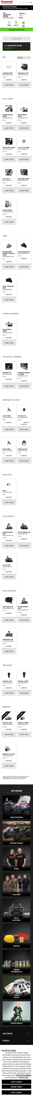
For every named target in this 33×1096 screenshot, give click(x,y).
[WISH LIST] (21, 2)
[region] (16, 1070)
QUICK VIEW (9, 80)
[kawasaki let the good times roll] (9, 2)
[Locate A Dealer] (27, 2)
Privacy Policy (23, 1077)
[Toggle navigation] (31, 2)
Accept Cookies (16, 1082)
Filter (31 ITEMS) (16, 39)
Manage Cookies (16, 1086)
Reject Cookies (16, 1092)
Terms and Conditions (23, 1075)
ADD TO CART (9, 85)
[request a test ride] (24, 2)
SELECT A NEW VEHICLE (9, 48)
